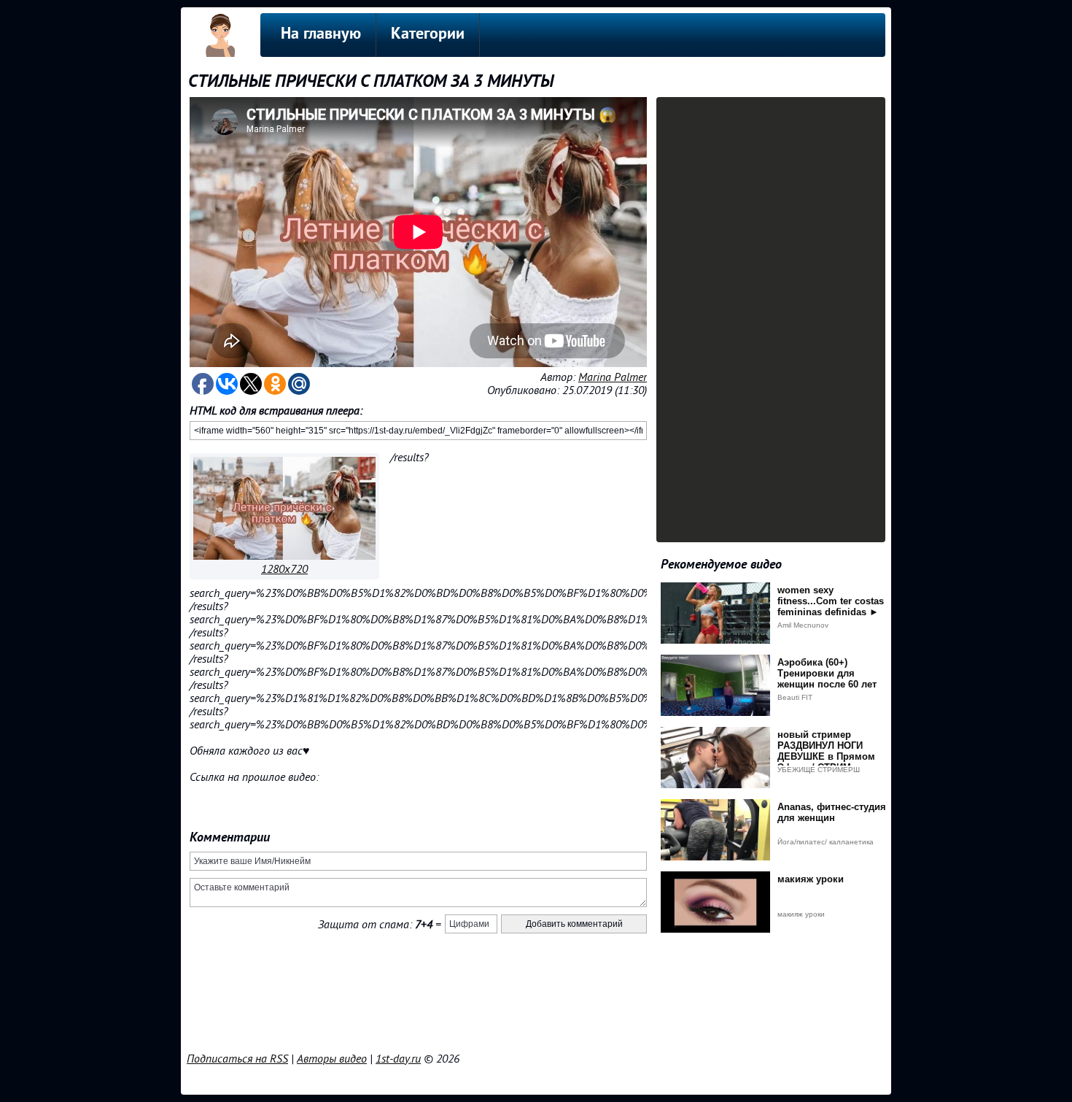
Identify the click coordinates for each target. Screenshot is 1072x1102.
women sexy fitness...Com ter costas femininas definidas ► (830, 601)
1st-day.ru (398, 1059)
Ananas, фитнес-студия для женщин (831, 812)
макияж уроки (810, 879)
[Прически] (284, 556)
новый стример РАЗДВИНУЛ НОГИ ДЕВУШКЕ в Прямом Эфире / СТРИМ (826, 751)
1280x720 (284, 569)
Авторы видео (332, 1059)
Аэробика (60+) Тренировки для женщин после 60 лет (827, 673)
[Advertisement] (536, 1011)
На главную (321, 35)
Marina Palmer (612, 377)
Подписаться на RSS (237, 1059)
